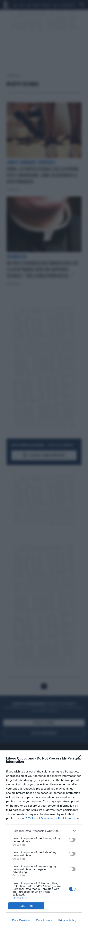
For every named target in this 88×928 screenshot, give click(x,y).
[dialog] (44, 839)
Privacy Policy (67, 920)
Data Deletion (21, 920)
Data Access (44, 920)
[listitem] (44, 831)
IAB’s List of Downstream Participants (49, 818)
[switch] (72, 840)
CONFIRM (26, 905)
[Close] (80, 759)
